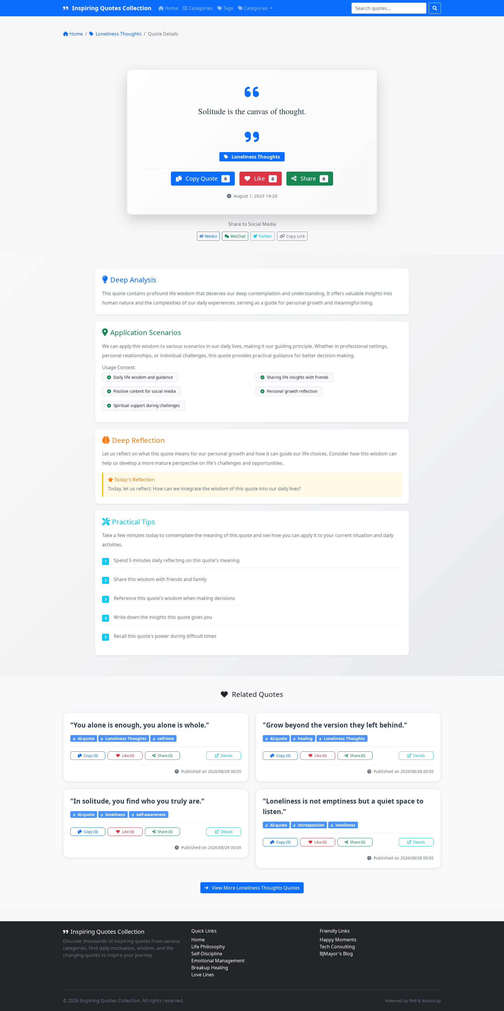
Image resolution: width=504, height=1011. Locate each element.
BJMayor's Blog (336, 953)
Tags (228, 8)
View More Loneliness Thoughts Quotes (255, 888)
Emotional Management (218, 960)
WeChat (237, 236)
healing (305, 738)
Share (312, 178)
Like (263, 178)
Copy (90, 755)
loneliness (114, 814)
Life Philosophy (208, 946)
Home (171, 8)
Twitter (264, 236)
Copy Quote (205, 178)
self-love (165, 738)
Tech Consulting (337, 946)
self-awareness (150, 814)
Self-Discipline (206, 953)
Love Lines (202, 974)
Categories (201, 8)
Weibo (210, 236)
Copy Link (295, 236)
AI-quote (85, 738)
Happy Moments (338, 939)
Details (226, 755)
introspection (310, 825)
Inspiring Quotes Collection (111, 8)
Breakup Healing (209, 967)
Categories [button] (256, 8)
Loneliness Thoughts (117, 34)
